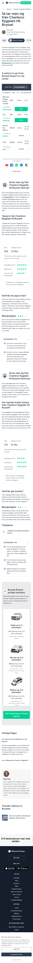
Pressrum (16, 883)
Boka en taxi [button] (26, 3)
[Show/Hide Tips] (28, 339)
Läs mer (21, 135)
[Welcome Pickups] (13, 2)
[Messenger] (21, 165)
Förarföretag (16, 919)
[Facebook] (11, 165)
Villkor (16, 886)
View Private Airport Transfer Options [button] (16, 715)
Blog (16, 880)
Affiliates (16, 913)
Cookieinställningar (16, 900)
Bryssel (9, 9)
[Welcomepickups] (16, 853)
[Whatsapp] (16, 165)
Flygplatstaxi (6, 63)
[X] (26, 165)
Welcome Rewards (16, 892)
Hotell (16, 908)
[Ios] (10, 868)
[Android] (23, 869)
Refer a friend (16, 894)
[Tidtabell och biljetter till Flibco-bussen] (16, 532)
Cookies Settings (16, 959)
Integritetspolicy (16, 889)
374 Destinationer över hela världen (15, 840)
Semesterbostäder (16, 911)
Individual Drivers (16, 916)
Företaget (16, 878)
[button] (3, 3)
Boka (21, 109)
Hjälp (18, 857)
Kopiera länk (16, 171)
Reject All (16, 949)
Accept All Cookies (16, 954)
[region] (16, 947)
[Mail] (6, 165)
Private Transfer (18, 40)
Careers (16, 897)
